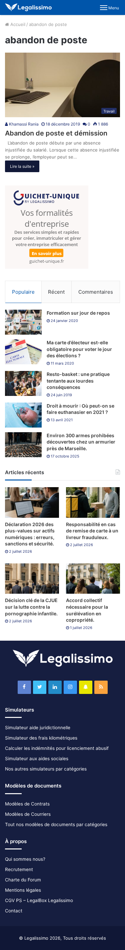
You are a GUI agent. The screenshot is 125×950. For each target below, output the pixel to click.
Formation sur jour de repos (78, 313)
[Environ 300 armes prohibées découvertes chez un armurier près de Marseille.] (23, 444)
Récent (56, 292)
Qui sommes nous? (25, 859)
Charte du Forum (23, 879)
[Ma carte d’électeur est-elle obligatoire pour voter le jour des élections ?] (23, 351)
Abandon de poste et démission (56, 133)
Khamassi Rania (23, 124)
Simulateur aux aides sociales (36, 758)
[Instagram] (70, 687)
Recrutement (19, 869)
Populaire (23, 292)
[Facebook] (24, 687)
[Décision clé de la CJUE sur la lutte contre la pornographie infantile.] (32, 578)
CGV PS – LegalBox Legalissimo (39, 900)
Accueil (17, 24)
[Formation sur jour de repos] (23, 322)
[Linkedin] (55, 687)
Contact (13, 910)
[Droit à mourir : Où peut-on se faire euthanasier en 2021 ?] (23, 415)
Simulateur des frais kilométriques (41, 738)
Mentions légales (23, 890)
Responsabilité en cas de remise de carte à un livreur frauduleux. (92, 530)
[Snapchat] (85, 687)
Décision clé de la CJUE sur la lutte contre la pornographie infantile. (31, 606)
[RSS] (101, 687)
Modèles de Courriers (28, 814)
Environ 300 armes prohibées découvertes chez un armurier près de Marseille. (81, 442)
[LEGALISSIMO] (28, 7)
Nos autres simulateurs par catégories (46, 769)
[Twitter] (39, 687)
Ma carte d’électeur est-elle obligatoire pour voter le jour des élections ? (79, 349)
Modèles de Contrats (27, 803)
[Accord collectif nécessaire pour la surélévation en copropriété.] (93, 578)
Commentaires (95, 292)
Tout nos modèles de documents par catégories (56, 824)
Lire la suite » (22, 166)
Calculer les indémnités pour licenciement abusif (57, 748)
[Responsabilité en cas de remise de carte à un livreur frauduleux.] (93, 502)
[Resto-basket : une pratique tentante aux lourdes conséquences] (23, 383)
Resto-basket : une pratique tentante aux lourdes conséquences (78, 380)
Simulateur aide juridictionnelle (37, 727)
